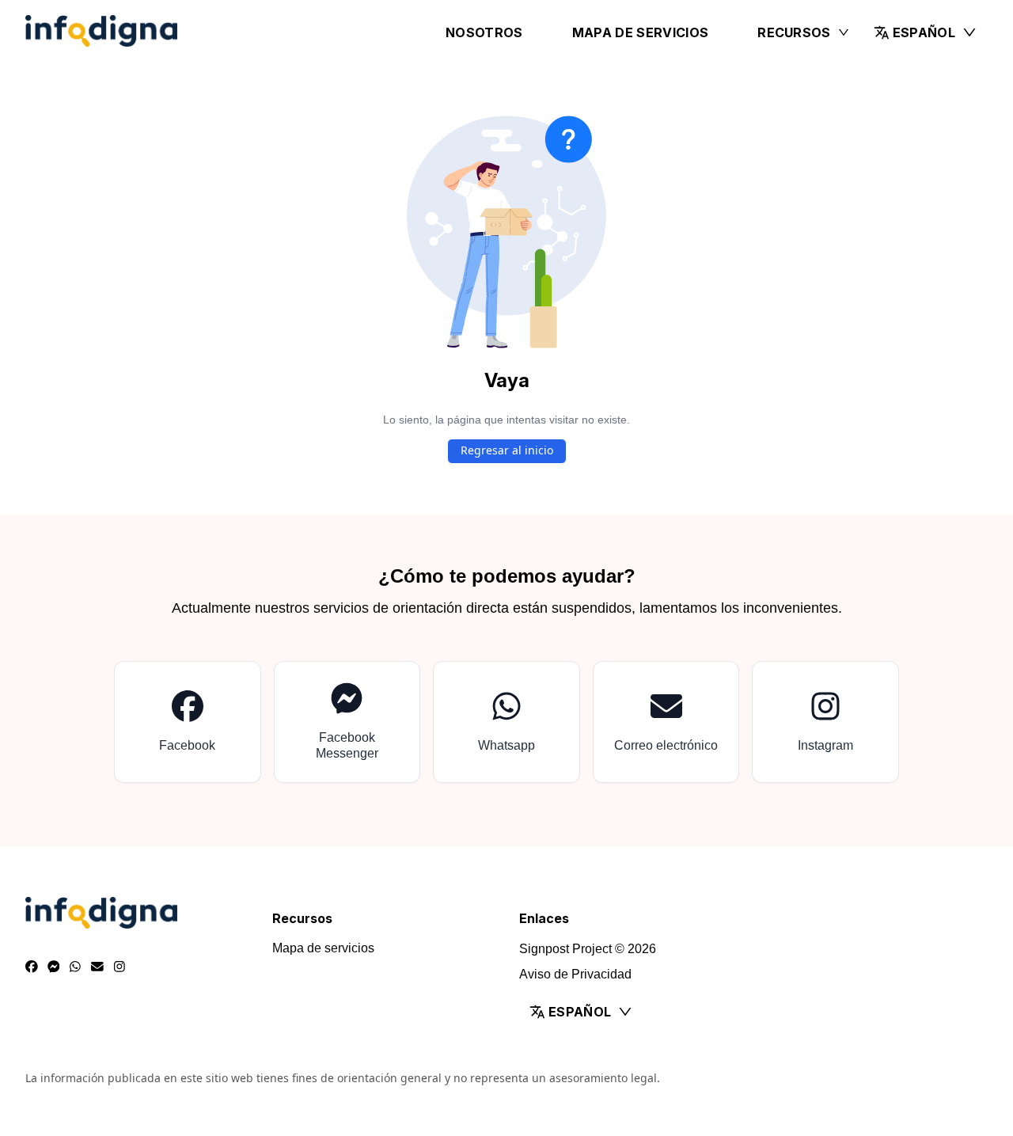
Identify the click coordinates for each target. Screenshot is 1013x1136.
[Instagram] (119, 967)
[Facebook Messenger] (53, 967)
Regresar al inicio (507, 450)
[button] (925, 32)
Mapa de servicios (640, 32)
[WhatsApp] (75, 967)
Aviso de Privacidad (575, 974)
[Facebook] (31, 967)
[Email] (97, 967)
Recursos (794, 32)
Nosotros (484, 32)
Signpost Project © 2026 (587, 949)
